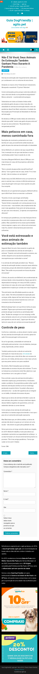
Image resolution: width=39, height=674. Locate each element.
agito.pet (5, 70)
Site (5, 507)
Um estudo (26, 354)
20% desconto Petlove (27, 8)
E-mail (6, 499)
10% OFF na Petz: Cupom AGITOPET (19, 6)
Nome (6, 491)
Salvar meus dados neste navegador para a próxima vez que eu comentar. (9, 523)
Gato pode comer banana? (7, 453)
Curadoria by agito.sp (20, 671)
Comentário (8, 471)
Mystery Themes (19, 669)
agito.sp (24, 4)
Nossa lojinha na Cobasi (12, 8)
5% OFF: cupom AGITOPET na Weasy (20, 10)
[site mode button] (32, 50)
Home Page (16, 4)
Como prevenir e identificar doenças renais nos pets (34, 453)
